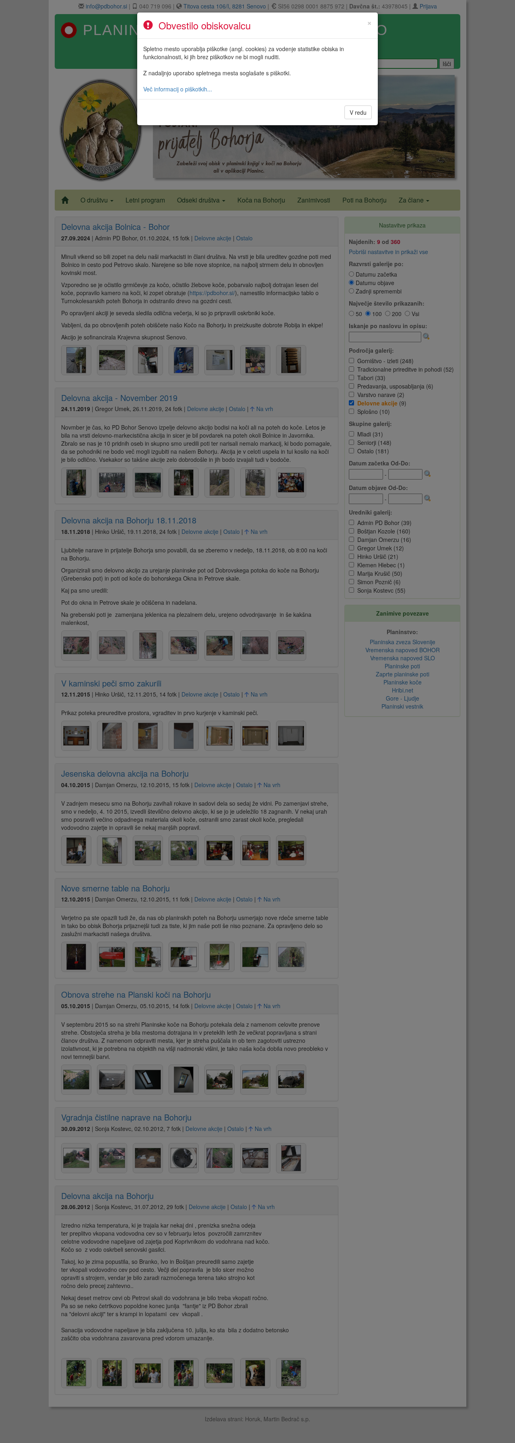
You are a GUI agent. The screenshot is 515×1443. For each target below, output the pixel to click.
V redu (358, 112)
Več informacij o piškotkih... (177, 89)
